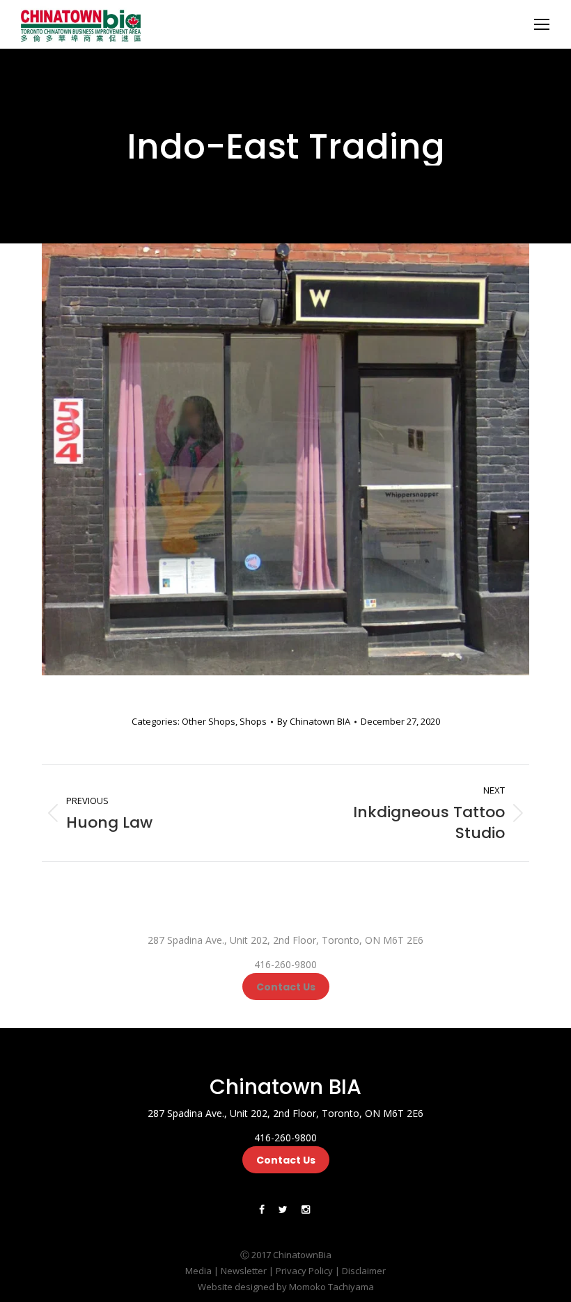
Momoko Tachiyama (331, 1286)
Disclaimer (364, 1270)
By (313, 721)
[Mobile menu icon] (541, 24)
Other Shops (208, 721)
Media (198, 1270)
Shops (253, 721)
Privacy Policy (304, 1270)
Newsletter (244, 1270)
